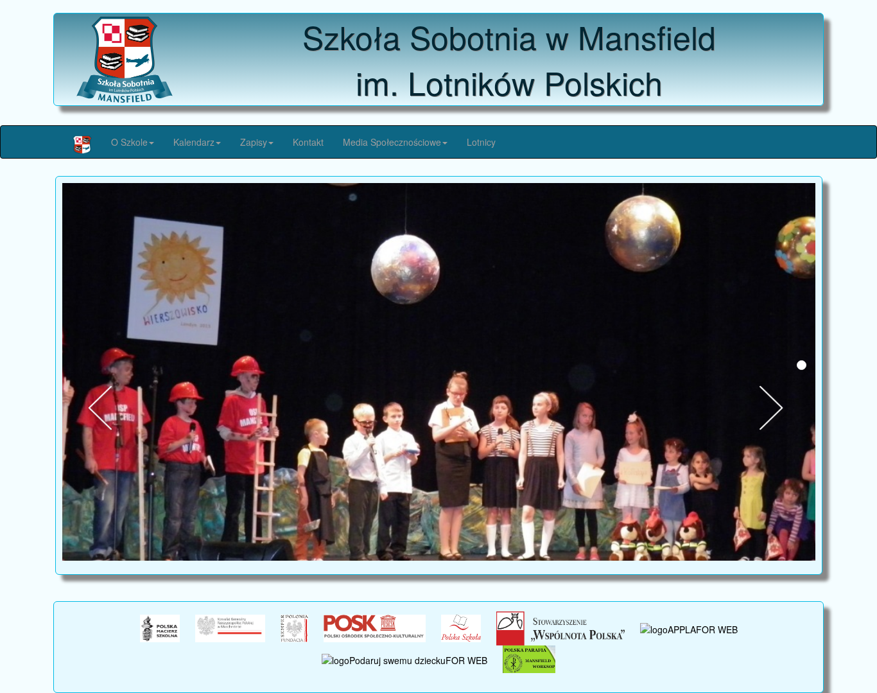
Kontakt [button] (308, 142)
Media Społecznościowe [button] (392, 142)
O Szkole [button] (129, 142)
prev (110, 407)
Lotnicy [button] (481, 142)
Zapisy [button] (253, 142)
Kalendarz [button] (193, 142)
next (781, 407)
